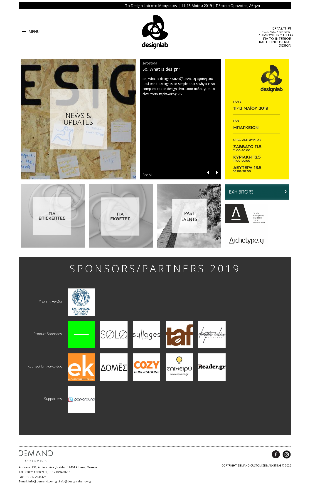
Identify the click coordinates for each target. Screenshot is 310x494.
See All (147, 175)
